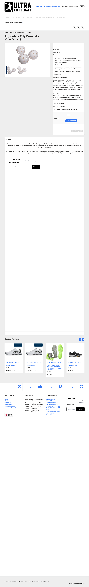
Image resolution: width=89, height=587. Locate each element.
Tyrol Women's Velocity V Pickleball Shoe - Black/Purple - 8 (75, 364)
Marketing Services (10, 406)
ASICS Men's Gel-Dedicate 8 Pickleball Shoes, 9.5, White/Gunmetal (34, 364)
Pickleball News (9, 404)
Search (6, 399)
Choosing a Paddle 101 (52, 402)
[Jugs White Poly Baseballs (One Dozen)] (27, 55)
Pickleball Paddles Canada (53, 411)
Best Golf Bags (50, 413)
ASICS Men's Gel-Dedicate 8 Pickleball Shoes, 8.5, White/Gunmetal (13, 364)
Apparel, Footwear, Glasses (45, 17)
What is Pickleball (50, 399)
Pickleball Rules (50, 401)
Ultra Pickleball (13, 581)
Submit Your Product (10, 408)
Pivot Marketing (80, 583)
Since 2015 (39, 6)
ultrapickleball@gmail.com (53, 6)
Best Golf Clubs (50, 414)
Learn (7, 17)
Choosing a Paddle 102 (52, 404)
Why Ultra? (10, 139)
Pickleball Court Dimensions (53, 406)
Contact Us (8, 402)
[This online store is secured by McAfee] (9, 414)
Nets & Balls (61, 17)
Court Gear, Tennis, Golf (13, 22)
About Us (7, 401)
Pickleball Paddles (18, 17)
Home (6, 32)
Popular (30, 17)
